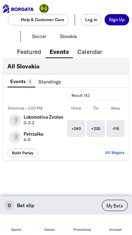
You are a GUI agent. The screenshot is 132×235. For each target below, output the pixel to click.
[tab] (29, 51)
